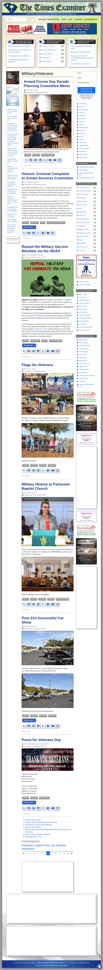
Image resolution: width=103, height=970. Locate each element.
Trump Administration (49, 50)
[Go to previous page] (27, 853)
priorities (37, 315)
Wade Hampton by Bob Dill (86, 167)
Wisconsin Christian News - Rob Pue (85, 385)
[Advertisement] (47, 877)
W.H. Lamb (83, 215)
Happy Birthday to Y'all (33, 837)
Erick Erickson (83, 360)
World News (82, 151)
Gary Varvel (46, 57)
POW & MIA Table (62, 599)
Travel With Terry (84, 170)
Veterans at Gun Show (33, 820)
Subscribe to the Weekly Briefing (86, 90)
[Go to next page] (68, 853)
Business (81, 130)
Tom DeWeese (83, 372)
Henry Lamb (82, 354)
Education (82, 118)
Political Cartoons (48, 46)
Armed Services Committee (56, 222)
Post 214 (42, 599)
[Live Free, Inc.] (12, 96)
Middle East (83, 212)
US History (82, 250)
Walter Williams (83, 339)
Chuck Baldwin (83, 348)
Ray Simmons (83, 309)
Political (81, 106)
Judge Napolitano (84, 363)
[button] (26, 160)
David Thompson (84, 321)
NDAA (44, 340)
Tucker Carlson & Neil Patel (86, 375)
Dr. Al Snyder (82, 324)
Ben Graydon (83, 306)
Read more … (29, 227)
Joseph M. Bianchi (84, 300)
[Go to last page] (72, 853)
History (33, 599)
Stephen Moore (83, 378)
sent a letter (44, 329)
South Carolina (47, 54)
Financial (81, 133)
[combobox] (16, 19)
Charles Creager (84, 219)
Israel (81, 240)
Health (81, 136)
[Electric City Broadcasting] (86, 418)
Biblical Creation (84, 229)
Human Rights (83, 154)
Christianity (83, 243)
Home (64, 19)
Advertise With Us (91, 19)
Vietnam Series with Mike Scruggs (85, 174)
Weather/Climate (84, 145)
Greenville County (85, 222)
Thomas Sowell (83, 342)
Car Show (52, 715)
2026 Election (83, 205)
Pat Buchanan (83, 357)
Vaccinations (35, 340)
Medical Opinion (83, 366)
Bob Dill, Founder (84, 281)
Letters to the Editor (84, 284)
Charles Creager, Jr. (84, 303)
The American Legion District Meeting (38, 825)
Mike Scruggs (47, 61)
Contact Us (78, 19)
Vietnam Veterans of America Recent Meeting (41, 822)
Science (81, 139)
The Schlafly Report (84, 345)
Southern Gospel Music (85, 327)
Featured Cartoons (84, 148)
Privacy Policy (83, 96)
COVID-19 (34, 222)
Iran (81, 208)
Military (28, 155)
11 (60, 853)
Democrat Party (84, 236)
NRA (42, 222)
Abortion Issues (83, 157)
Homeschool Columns (85, 318)
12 (64, 853)
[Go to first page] (24, 853)
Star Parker (82, 381)
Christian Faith (84, 247)
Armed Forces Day (48, 155)
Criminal (81, 121)
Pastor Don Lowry (84, 330)
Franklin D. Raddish (84, 315)
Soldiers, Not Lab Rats (33, 827)
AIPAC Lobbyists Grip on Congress (19, 46)
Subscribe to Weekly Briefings (49, 19)
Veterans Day (44, 798)
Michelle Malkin (83, 351)
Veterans (36, 155)
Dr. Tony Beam (83, 312)
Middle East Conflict (85, 233)
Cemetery (52, 465)
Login (70, 19)
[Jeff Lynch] (51, 28)
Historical (81, 124)
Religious (82, 112)
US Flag (42, 465)
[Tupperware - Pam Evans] (86, 438)
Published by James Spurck (87, 178)
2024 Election (83, 103)
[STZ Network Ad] (12, 77)
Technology (82, 142)
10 (55, 853)
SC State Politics (83, 109)
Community (82, 115)
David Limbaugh (83, 369)
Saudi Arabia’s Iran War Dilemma (18, 56)
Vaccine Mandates (55, 340)
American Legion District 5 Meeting (37, 834)
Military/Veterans (83, 127)
